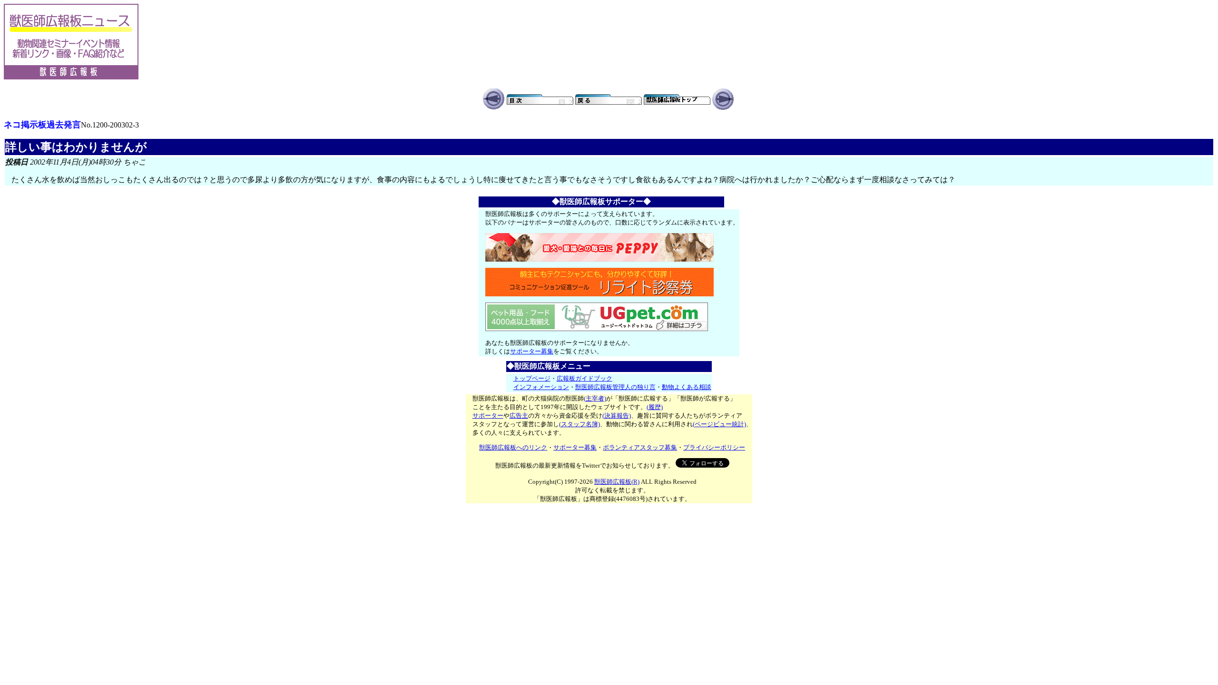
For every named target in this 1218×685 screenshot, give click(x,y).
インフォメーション (541, 387)
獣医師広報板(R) (616, 481)
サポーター (487, 415)
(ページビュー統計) (719, 424)
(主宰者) (595, 398)
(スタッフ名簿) (579, 424)
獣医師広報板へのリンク (513, 447)
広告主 (519, 415)
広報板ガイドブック (584, 378)
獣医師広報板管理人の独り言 (615, 387)
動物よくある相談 (686, 387)
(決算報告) (616, 415)
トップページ (531, 378)
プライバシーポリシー (714, 447)
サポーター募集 (531, 351)
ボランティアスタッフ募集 (640, 447)
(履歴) (655, 407)
